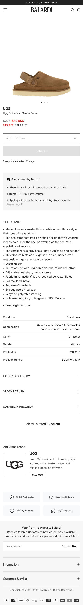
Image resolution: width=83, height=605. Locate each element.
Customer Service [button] (15, 578)
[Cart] (79, 10)
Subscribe (69, 546)
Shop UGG (37, 475)
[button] (5, 10)
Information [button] (10, 564)
